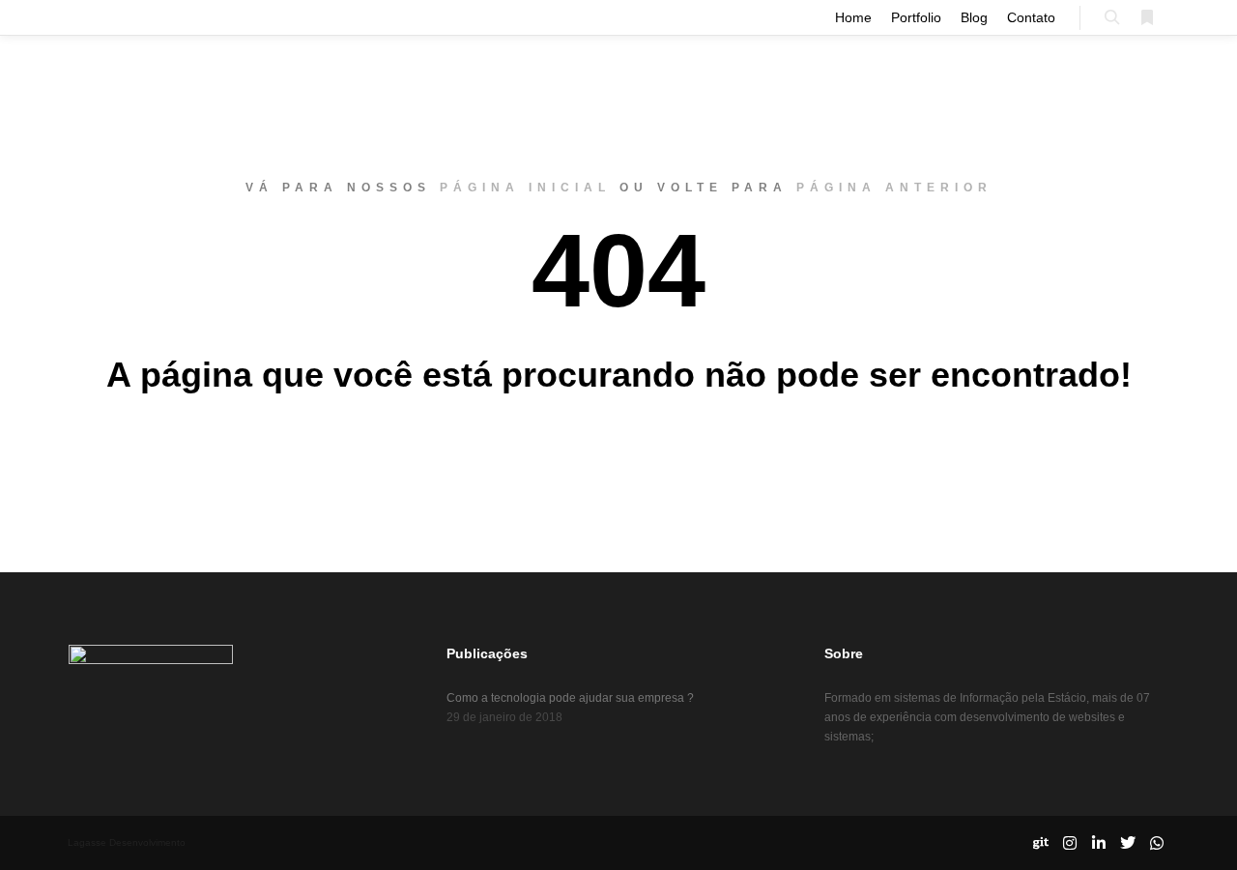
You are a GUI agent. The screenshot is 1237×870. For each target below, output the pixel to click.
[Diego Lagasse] (65, 17)
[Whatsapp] (1156, 843)
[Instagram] (1069, 843)
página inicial (525, 187)
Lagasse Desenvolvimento (127, 842)
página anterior (894, 187)
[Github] (1040, 843)
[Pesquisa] (1112, 17)
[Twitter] (1127, 843)
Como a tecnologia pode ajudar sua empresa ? (570, 698)
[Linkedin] (1098, 843)
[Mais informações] (1147, 17)
